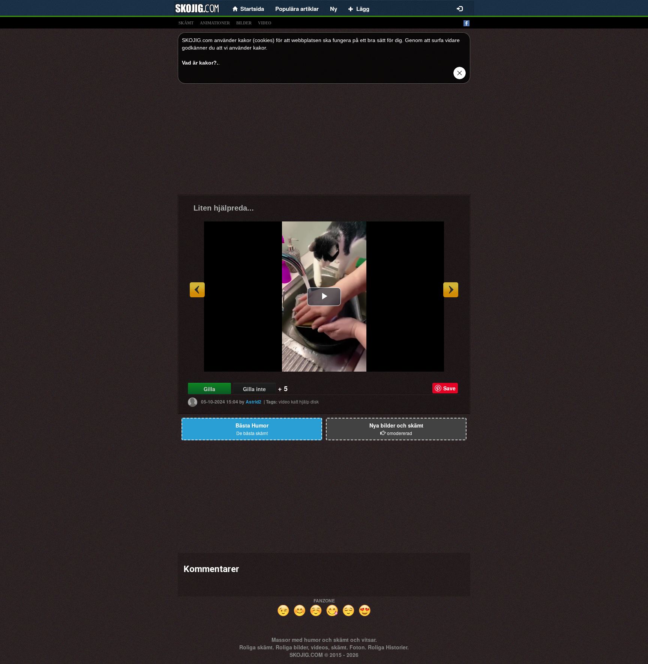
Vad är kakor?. (200, 63)
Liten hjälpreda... (224, 208)
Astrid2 (253, 401)
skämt (186, 23)
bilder (244, 23)
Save (449, 388)
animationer (215, 23)
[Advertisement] (324, 141)
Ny (333, 9)
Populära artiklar (297, 9)
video (265, 23)
